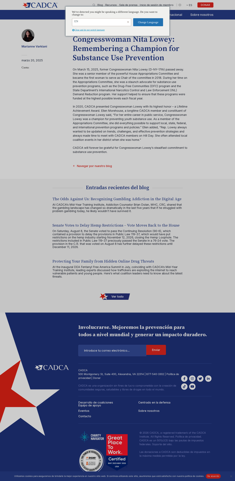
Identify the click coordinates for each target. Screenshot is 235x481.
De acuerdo (213, 476)
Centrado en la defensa (154, 402)
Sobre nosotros (201, 15)
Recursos (111, 5)
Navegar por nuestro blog (94, 166)
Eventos (83, 410)
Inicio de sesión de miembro (156, 5)
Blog (100, 5)
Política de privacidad (188, 436)
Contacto (84, 416)
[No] (231, 476)
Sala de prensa (128, 5)
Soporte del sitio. (162, 444)
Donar (205, 5)
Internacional (172, 15)
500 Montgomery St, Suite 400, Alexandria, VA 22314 (111, 374)
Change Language (148, 22)
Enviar (156, 350)
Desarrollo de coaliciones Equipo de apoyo (95, 404)
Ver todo (117, 296)
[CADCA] (40, 5)
